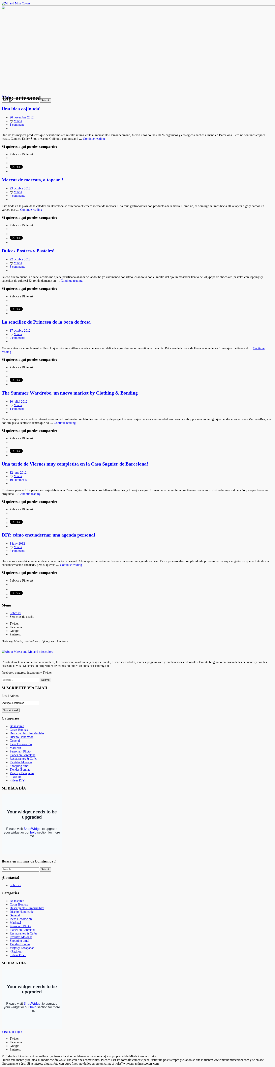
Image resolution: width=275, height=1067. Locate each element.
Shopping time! (19, 766)
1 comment (17, 124)
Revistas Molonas (21, 762)
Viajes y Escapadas (22, 773)
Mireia (18, 121)
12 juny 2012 (18, 472)
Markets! (15, 747)
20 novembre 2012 (22, 117)
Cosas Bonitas (19, 729)
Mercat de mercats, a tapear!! (32, 179)
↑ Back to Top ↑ (12, 1031)
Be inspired (17, 726)
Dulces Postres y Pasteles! (28, 250)
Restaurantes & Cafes (23, 758)
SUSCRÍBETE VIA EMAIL (25, 688)
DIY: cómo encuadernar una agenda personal (48, 535)
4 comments (17, 195)
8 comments (17, 550)
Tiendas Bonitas (20, 769)
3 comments (17, 266)
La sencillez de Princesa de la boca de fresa (46, 322)
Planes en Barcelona (22, 755)
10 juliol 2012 (18, 401)
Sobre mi (15, 613)
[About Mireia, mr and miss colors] (27, 651)
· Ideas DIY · (18, 780)
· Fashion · (16, 776)
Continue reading (94, 138)
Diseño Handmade (21, 737)
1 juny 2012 (17, 543)
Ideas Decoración (21, 744)
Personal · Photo (20, 751)
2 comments (17, 337)
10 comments (18, 479)
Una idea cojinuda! (21, 108)
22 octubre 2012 (20, 259)
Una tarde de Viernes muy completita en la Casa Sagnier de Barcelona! (75, 464)
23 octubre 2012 (20, 188)
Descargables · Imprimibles (27, 733)
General (15, 740)
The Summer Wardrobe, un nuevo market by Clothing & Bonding (70, 393)
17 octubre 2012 (20, 330)
